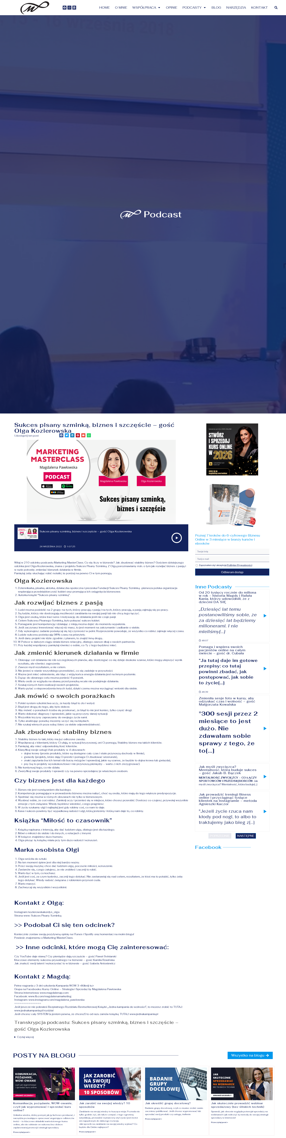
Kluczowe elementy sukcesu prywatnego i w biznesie (48, 960)
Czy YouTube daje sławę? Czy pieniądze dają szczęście (49, 956)
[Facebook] (65, 8)
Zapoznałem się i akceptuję (225, 565)
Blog (216, 8)
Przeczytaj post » (21, 1132)
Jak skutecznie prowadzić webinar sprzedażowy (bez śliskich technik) (237, 1105)
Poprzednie (220, 836)
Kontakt (259, 8)
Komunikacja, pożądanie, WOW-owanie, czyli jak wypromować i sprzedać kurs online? (42, 1107)
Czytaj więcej (25, 1037)
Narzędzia (236, 8)
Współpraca (144, 8)
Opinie (171, 8)
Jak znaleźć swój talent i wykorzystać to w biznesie (46, 963)
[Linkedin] (74, 8)
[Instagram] (69, 8)
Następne (245, 836)
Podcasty (192, 8)
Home (104, 8)
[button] (276, 7)
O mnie (121, 8)
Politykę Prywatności (239, 565)
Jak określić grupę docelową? (168, 1103)
